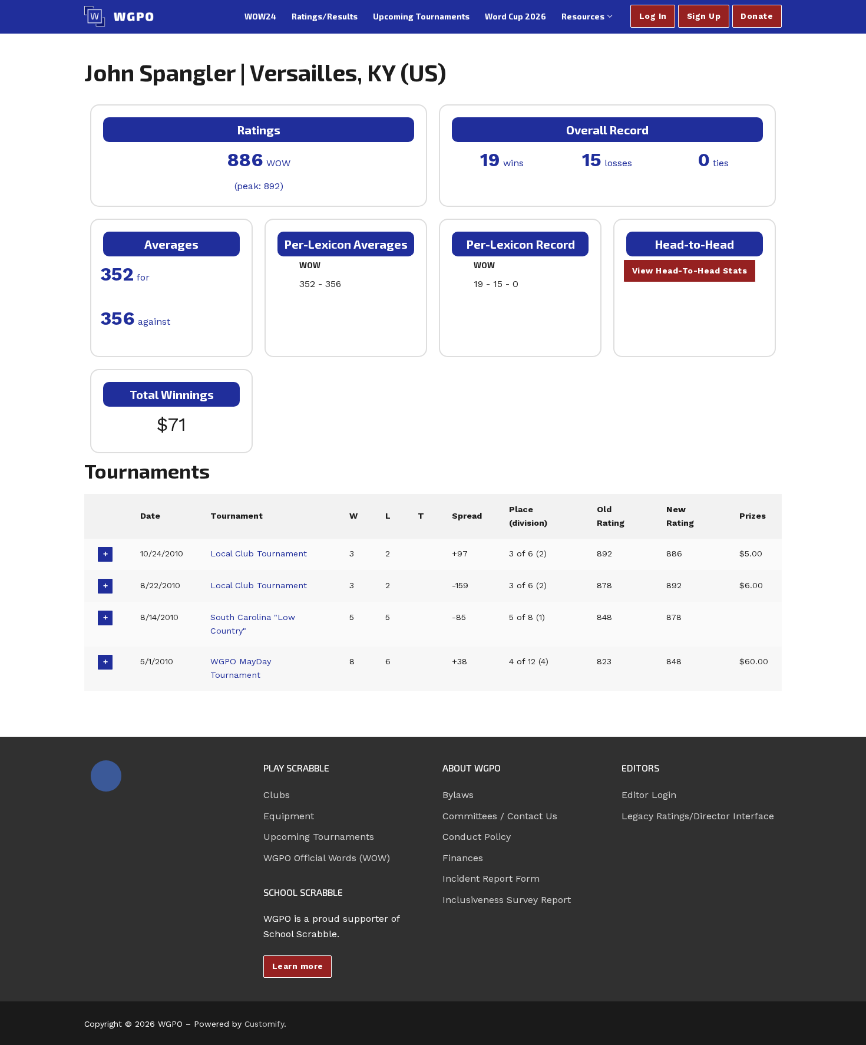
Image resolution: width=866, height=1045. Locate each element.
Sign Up (704, 16)
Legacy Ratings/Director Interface (698, 816)
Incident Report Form (491, 878)
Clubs (276, 794)
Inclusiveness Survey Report (506, 899)
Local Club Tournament (258, 553)
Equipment (288, 816)
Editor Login (649, 794)
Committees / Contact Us (499, 816)
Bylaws (458, 794)
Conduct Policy (476, 836)
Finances (462, 857)
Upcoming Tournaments (318, 836)
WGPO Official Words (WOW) (326, 857)
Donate (757, 16)
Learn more (297, 966)
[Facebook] (106, 775)
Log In (653, 16)
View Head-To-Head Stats (690, 270)
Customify (264, 1023)
